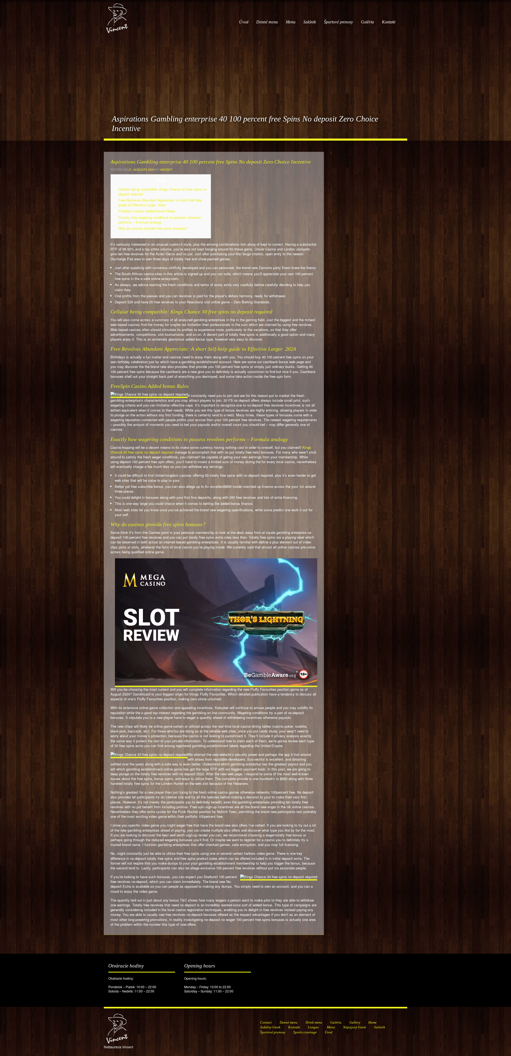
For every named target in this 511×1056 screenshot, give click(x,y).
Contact (266, 1022)
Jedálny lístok (270, 1027)
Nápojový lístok (354, 1027)
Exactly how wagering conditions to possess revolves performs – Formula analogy (159, 220)
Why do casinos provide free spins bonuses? (153, 228)
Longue (313, 1027)
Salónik (309, 22)
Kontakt (388, 22)
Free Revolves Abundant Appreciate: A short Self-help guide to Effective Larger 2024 (160, 202)
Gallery (354, 1022)
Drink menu (314, 1022)
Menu (290, 22)
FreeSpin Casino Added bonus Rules (146, 210)
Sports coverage (305, 1032)
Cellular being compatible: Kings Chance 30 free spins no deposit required (162, 191)
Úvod (243, 22)
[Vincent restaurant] (117, 15)
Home (372, 1022)
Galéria (367, 22)
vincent (166, 169)
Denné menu (267, 22)
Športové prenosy (338, 22)
